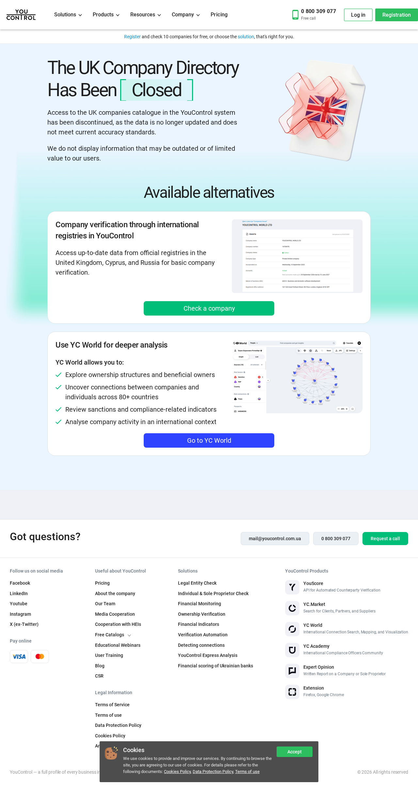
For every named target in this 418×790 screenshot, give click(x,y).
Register (132, 36)
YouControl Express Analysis (207, 655)
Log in (358, 15)
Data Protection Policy (213, 771)
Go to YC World (209, 440)
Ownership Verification (201, 614)
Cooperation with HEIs (118, 624)
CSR (99, 675)
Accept (294, 751)
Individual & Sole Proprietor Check (213, 593)
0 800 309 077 (335, 538)
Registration (396, 15)
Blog (99, 665)
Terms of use (247, 771)
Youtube (18, 603)
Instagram (20, 614)
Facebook (20, 583)
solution (246, 36)
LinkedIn (19, 593)
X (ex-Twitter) (24, 624)
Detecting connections (201, 645)
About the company (115, 593)
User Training (109, 655)
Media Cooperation (115, 614)
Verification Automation (203, 634)
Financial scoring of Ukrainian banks (215, 665)
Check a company (209, 308)
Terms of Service (112, 704)
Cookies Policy (177, 771)
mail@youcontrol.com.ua (275, 538)
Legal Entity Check (197, 583)
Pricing (219, 14)
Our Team (105, 603)
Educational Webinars (117, 645)
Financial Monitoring (199, 603)
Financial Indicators (198, 624)
